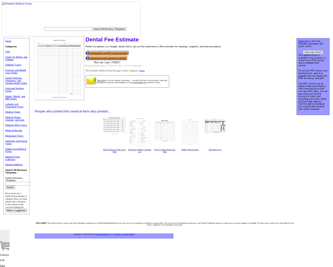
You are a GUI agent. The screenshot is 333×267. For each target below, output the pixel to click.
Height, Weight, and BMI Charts (15, 97)
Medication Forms (14, 136)
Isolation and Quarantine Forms (14, 105)
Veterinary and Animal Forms (16, 142)
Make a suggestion (16, 210)
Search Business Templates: (14, 179)
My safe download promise (95, 65)
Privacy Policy (129, 234)
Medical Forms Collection (12, 158)
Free (7, 51)
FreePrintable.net (139, 82)
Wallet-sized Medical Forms (15, 150)
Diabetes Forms (13, 65)
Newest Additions (14, 164)
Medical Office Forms (16, 125)
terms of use (137, 65)
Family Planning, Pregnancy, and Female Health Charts (16, 80)
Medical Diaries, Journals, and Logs (14, 118)
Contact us (118, 234)
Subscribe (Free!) (313, 52)
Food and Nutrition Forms (14, 89)
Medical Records (13, 130)
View (2, 265)
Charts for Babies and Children (16, 58)
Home (8, 41)
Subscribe (101, 80)
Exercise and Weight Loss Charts (15, 71)
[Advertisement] (119, 185)
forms (142, 70)
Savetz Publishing (102, 234)
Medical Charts (12, 112)
